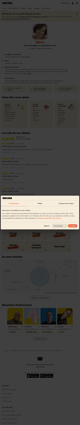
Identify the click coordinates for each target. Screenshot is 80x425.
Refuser (46, 226)
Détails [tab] (40, 203)
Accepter (73, 226)
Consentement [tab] (14, 203)
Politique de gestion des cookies (49, 218)
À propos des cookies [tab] (66, 203)
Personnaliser (58, 226)
